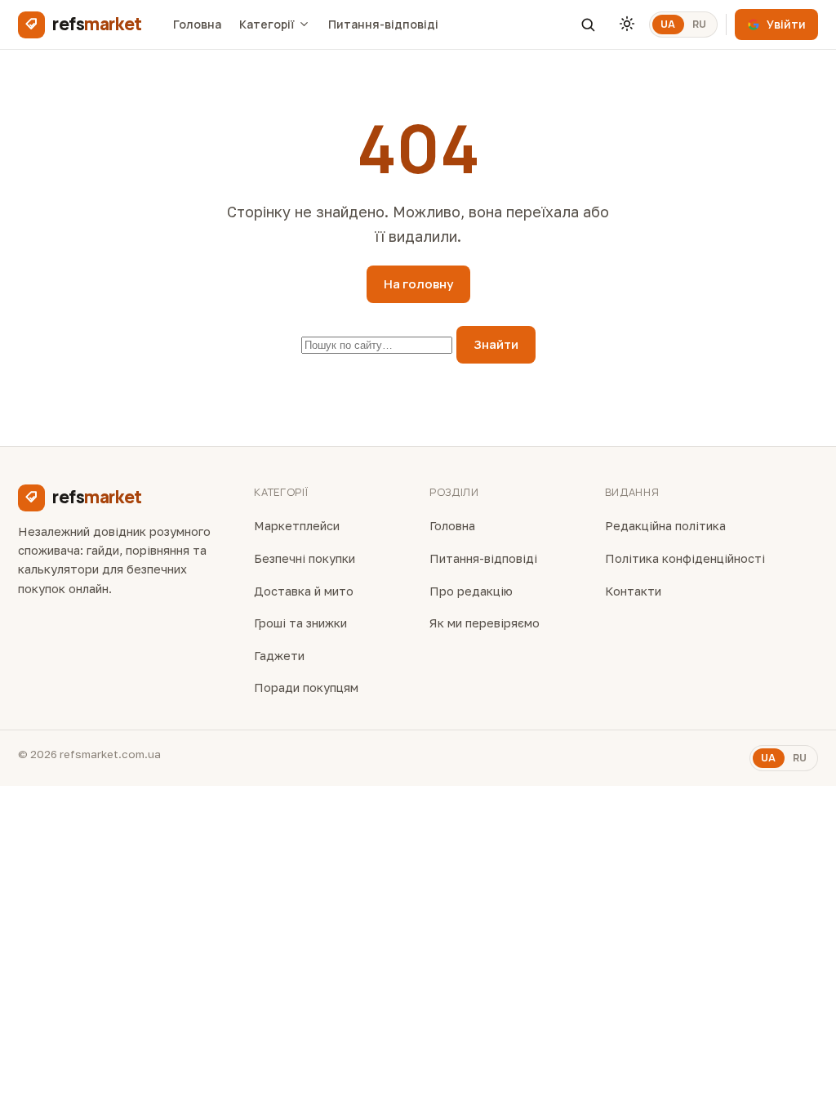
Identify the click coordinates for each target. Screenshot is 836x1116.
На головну (418, 283)
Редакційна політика (665, 526)
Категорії (266, 24)
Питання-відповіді (383, 24)
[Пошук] (588, 24)
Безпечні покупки (304, 558)
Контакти (633, 591)
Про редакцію (471, 591)
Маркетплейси (297, 526)
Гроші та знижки (300, 623)
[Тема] (627, 24)
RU (699, 24)
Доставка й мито (304, 591)
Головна (197, 24)
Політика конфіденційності (685, 558)
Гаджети (279, 656)
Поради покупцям (306, 687)
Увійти (786, 24)
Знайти (496, 344)
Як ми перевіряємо (484, 623)
